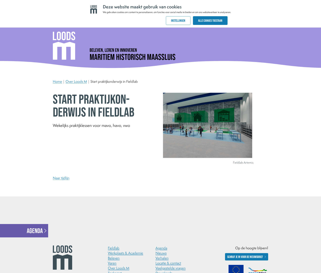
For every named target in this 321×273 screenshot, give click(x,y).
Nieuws (161, 253)
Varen (112, 263)
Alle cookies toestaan (210, 20)
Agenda (35, 230)
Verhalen (162, 258)
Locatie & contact (168, 263)
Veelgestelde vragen (170, 268)
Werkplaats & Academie (125, 253)
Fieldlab (113, 248)
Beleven (114, 258)
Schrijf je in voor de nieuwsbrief (245, 257)
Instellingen (178, 20)
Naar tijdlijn (61, 178)
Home (57, 81)
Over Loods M (76, 81)
